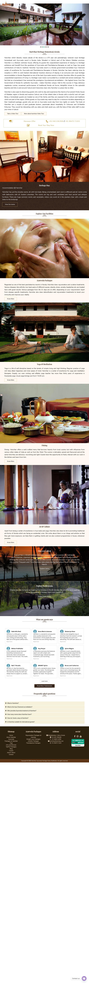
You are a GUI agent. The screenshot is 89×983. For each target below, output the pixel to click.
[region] (44, 25)
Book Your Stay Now (46, 125)
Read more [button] (9, 641)
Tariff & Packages (11, 747)
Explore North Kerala (44, 596)
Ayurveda (11, 739)
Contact (11, 754)
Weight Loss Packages (33, 739)
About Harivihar (11, 737)
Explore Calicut (44, 568)
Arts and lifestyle (11, 745)
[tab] (44, 703)
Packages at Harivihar (11, 741)
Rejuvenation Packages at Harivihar (33, 736)
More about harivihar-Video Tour (34, 113)
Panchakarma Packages (33, 743)
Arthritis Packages (33, 741)
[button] (2, 24)
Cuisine (11, 751)
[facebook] (75, 737)
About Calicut (11, 753)
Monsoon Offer (30, 121)
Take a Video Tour (12, 113)
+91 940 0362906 (56, 121)
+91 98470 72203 (72, 121)
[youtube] (81, 737)
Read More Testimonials (44, 686)
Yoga (11, 743)
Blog (11, 749)
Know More (10, 299)
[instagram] (78, 737)
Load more (44, 681)
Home (11, 735)
